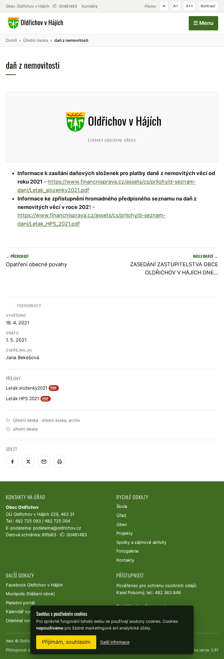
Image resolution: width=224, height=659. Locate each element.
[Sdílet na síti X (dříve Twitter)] (28, 461)
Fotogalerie (127, 551)
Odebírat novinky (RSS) (29, 620)
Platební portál (20, 603)
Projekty (124, 533)
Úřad (121, 515)
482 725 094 (57, 521)
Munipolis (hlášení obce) (30, 593)
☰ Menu (203, 23)
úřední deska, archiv (61, 420)
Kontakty (90, 6)
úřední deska (25, 429)
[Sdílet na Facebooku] (12, 461)
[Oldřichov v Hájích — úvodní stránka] (34, 23)
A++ (189, 6)
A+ (175, 6)
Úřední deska (25, 420)
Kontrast (208, 6)
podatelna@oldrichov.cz (57, 528)
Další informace (115, 642)
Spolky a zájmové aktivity (141, 542)
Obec (121, 524)
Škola (121, 506)
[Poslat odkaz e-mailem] (43, 461)
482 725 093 (28, 521)
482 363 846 (168, 592)
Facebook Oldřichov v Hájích (34, 585)
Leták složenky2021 (31, 388)
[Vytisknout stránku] (59, 461)
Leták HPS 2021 (27, 398)
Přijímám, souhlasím (66, 642)
